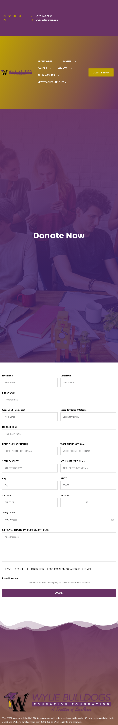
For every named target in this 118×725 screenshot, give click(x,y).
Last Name (65, 375)
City (4, 478)
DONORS (42, 68)
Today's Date (8, 512)
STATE (63, 478)
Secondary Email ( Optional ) (74, 410)
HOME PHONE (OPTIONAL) (15, 444)
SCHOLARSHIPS (46, 75)
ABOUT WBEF (45, 61)
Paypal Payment (10, 578)
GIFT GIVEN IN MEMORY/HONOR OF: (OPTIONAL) (25, 530)
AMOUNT (64, 495)
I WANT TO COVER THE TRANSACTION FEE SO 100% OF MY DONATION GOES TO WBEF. (49, 569)
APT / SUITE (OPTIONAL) (72, 461)
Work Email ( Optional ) (13, 410)
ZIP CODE (6, 495)
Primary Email (8, 392)
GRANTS (62, 68)
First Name (7, 375)
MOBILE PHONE (9, 427)
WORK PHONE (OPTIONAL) (73, 444)
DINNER (67, 61)
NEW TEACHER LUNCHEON (52, 82)
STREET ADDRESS (10, 461)
